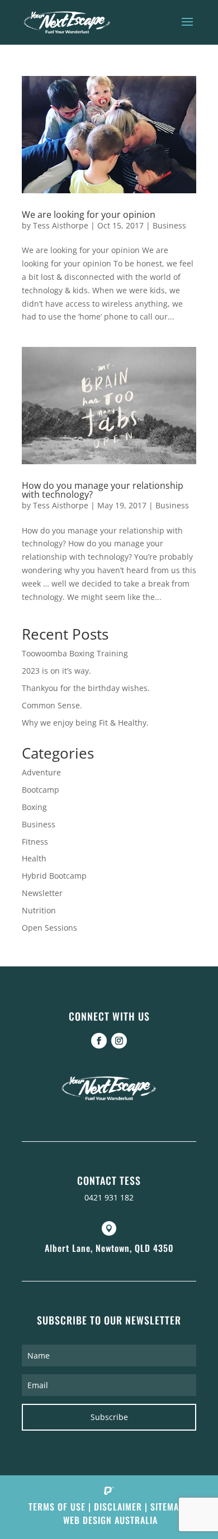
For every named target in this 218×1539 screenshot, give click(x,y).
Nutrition (39, 910)
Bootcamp (40, 789)
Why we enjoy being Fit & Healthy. (85, 722)
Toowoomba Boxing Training (75, 653)
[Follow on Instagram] (119, 1041)
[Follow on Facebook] (99, 1041)
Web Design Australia (110, 1520)
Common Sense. (52, 705)
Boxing (34, 807)
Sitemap (167, 1506)
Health (34, 858)
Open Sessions (49, 927)
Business (169, 225)
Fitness (35, 841)
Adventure (41, 772)
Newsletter (42, 893)
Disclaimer (118, 1506)
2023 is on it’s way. (56, 670)
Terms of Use (57, 1506)
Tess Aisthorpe (60, 225)
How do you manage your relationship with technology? (102, 490)
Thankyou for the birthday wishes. (86, 688)
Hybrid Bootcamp (54, 875)
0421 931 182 (109, 1197)
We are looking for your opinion (88, 214)
